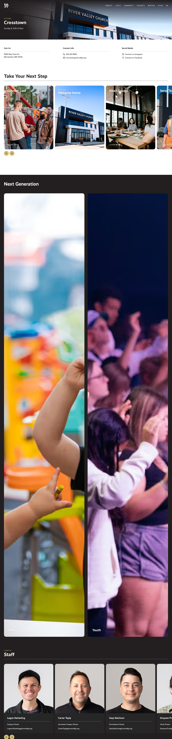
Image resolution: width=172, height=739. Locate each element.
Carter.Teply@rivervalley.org (68, 728)
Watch (151, 5)
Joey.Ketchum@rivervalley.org (120, 728)
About (108, 5)
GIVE (160, 5)
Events (141, 5)
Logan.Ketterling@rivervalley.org (19, 728)
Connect (129, 5)
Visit (118, 5)
